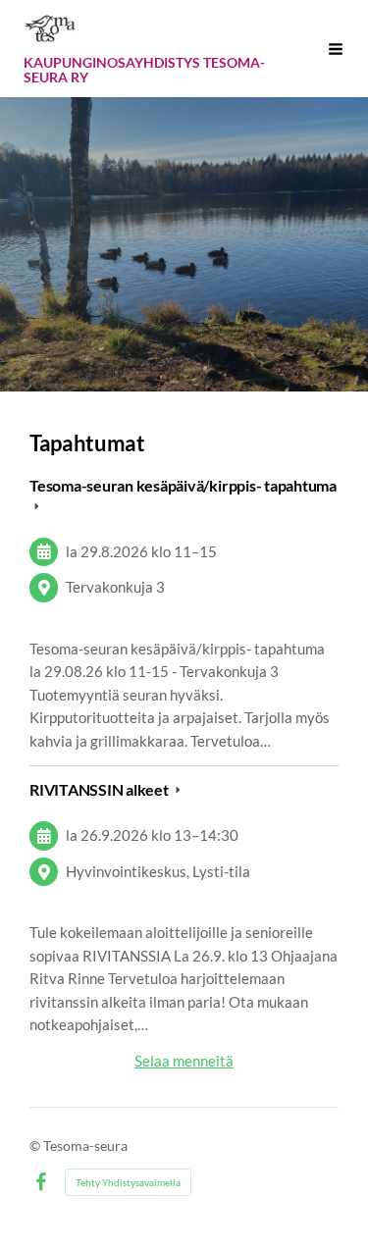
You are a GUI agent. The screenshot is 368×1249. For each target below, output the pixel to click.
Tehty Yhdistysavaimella (128, 1182)
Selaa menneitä (184, 1060)
